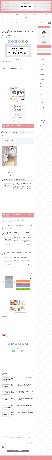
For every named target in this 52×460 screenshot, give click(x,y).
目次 (17, 106)
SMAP (41, 72)
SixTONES (42, 69)
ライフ (40, 99)
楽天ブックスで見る (23, 288)
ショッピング (42, 107)
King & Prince (42, 67)
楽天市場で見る (23, 283)
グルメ (41, 104)
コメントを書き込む (18, 450)
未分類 (40, 125)
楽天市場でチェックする (7, 175)
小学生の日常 (42, 122)
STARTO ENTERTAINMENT (44, 57)
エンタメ (40, 91)
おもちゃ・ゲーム (43, 102)
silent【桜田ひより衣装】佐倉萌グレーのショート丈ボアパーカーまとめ (17, 119)
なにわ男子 (42, 79)
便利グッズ (42, 109)
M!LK (41, 94)
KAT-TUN (41, 62)
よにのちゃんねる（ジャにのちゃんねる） (44, 83)
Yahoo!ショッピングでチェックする (9, 172)
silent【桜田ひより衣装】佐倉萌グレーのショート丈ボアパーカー (17, 111)
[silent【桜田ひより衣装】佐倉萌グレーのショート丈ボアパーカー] (16, 41)
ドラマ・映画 (42, 96)
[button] (49, 23)
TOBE (40, 86)
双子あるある (42, 120)
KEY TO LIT (42, 64)
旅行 (40, 112)
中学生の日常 (42, 117)
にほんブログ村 (5, 336)
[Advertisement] (18, 26)
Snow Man (42, 74)
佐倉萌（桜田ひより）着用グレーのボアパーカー (17, 115)
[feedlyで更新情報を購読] (13, 351)
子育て (40, 115)
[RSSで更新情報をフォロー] (22, 351)
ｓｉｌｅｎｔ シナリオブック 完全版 (24, 278)
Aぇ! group (42, 59)
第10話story (13, 135)
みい (44, 38)
